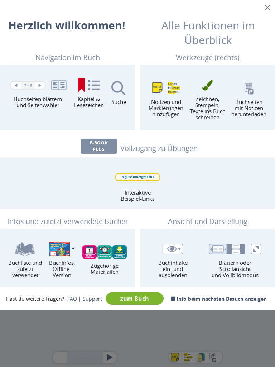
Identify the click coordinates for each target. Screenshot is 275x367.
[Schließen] (267, 8)
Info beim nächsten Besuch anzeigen (221, 298)
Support (92, 298)
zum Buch (134, 298)
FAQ (72, 298)
